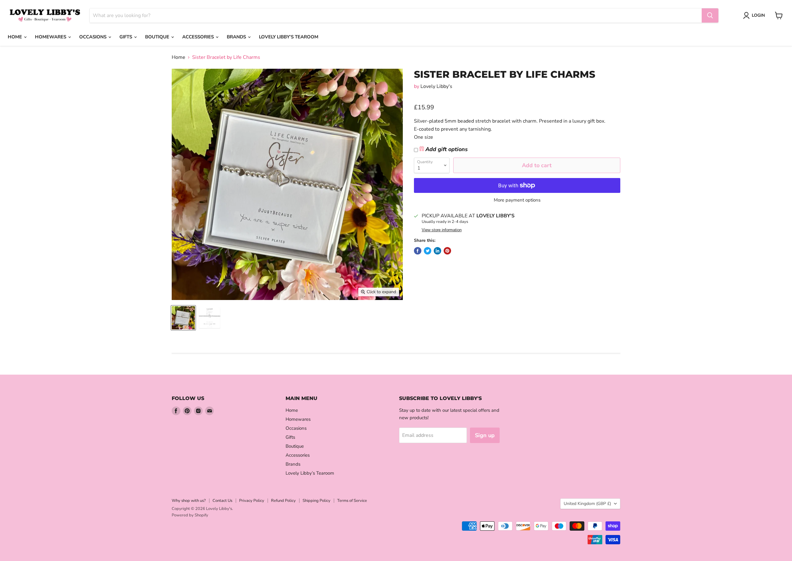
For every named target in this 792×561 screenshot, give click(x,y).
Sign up (485, 435)
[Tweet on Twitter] (427, 250)
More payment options (517, 200)
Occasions (93, 37)
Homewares (51, 37)
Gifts (126, 37)
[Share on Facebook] (417, 250)
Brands (237, 37)
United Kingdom (587, 504)
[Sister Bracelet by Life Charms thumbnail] (183, 318)
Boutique (157, 37)
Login (758, 15)
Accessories (198, 37)
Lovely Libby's (436, 86)
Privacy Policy (251, 500)
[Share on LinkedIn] (437, 250)
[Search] (710, 15)
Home (15, 37)
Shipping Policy (316, 500)
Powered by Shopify (190, 515)
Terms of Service (352, 500)
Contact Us (222, 500)
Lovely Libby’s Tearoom (288, 37)
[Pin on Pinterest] (447, 250)
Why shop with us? (189, 500)
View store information (442, 230)
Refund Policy (283, 500)
